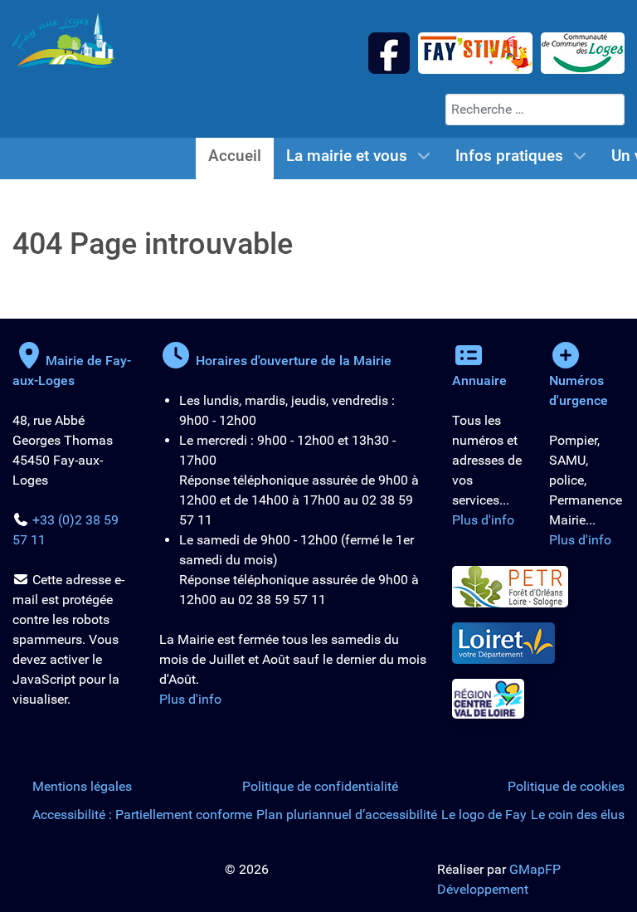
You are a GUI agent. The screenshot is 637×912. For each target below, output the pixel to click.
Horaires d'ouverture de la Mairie (291, 360)
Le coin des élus (578, 814)
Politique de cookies (566, 786)
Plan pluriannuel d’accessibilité (346, 814)
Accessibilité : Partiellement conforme (142, 814)
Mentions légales (82, 786)
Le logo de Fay (484, 814)
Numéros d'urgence (578, 390)
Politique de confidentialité (320, 786)
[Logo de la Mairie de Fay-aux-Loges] (63, 39)
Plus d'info (190, 699)
